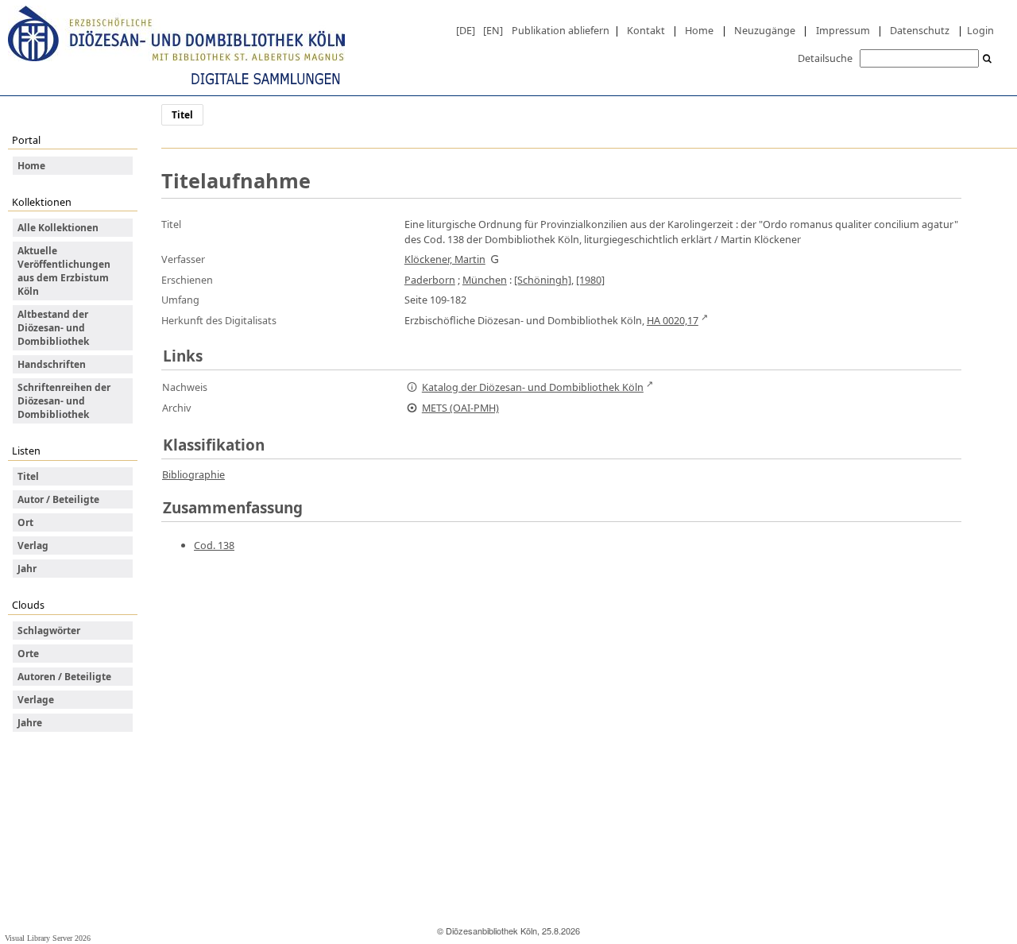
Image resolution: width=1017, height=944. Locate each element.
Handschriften (51, 364)
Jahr (27, 568)
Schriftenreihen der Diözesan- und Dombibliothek (63, 401)
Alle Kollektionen (58, 227)
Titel (28, 476)
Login (980, 30)
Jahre (29, 722)
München (484, 280)
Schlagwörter (48, 630)
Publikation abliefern (560, 30)
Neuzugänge (764, 30)
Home (699, 30)
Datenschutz (919, 30)
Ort (25, 522)
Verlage (35, 699)
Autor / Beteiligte (58, 499)
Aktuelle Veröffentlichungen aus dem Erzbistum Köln (63, 271)
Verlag (32, 545)
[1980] (590, 280)
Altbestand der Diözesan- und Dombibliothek (53, 328)
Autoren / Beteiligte (64, 676)
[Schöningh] (542, 280)
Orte (28, 653)
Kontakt (646, 30)
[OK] (987, 59)
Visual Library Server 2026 (48, 938)
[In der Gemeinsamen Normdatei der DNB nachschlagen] (495, 259)
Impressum (843, 30)
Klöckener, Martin (444, 259)
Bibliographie (193, 474)
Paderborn (429, 280)
